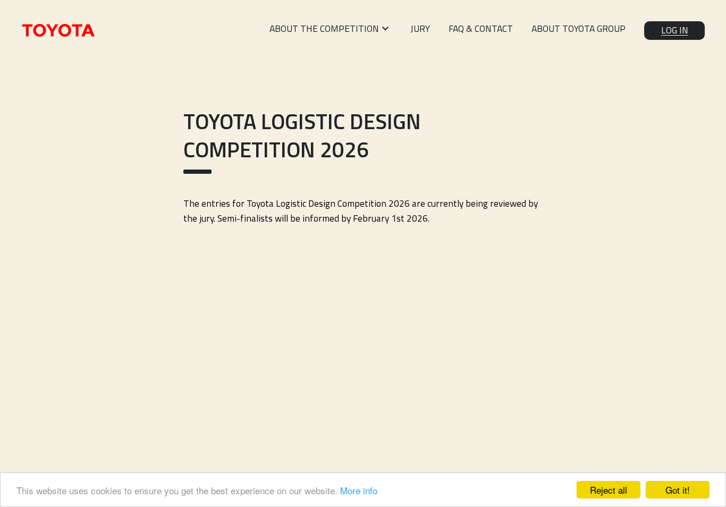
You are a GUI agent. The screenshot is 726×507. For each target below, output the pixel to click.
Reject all (608, 489)
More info (358, 490)
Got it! (677, 489)
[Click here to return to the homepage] (58, 30)
